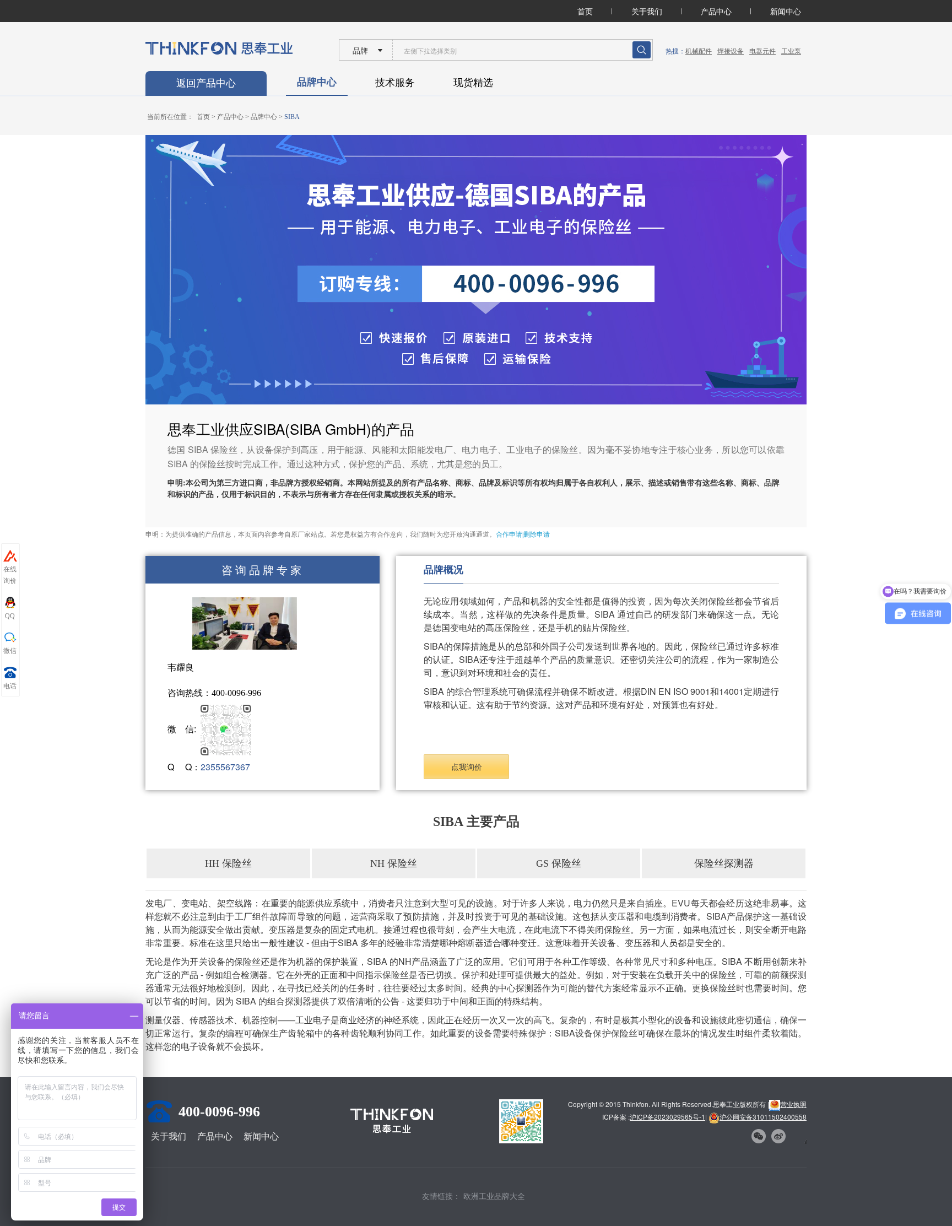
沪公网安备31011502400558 (763, 1116)
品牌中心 (317, 81)
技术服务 (395, 81)
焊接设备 (730, 50)
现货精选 (473, 81)
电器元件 (762, 50)
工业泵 (791, 50)
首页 (585, 11)
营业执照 (793, 1104)
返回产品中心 (206, 83)
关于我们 (646, 11)
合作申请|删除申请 (523, 534)
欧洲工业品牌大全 (494, 1195)
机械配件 (698, 50)
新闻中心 (785, 11)
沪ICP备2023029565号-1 (667, 1116)
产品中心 (716, 11)
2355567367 (225, 766)
